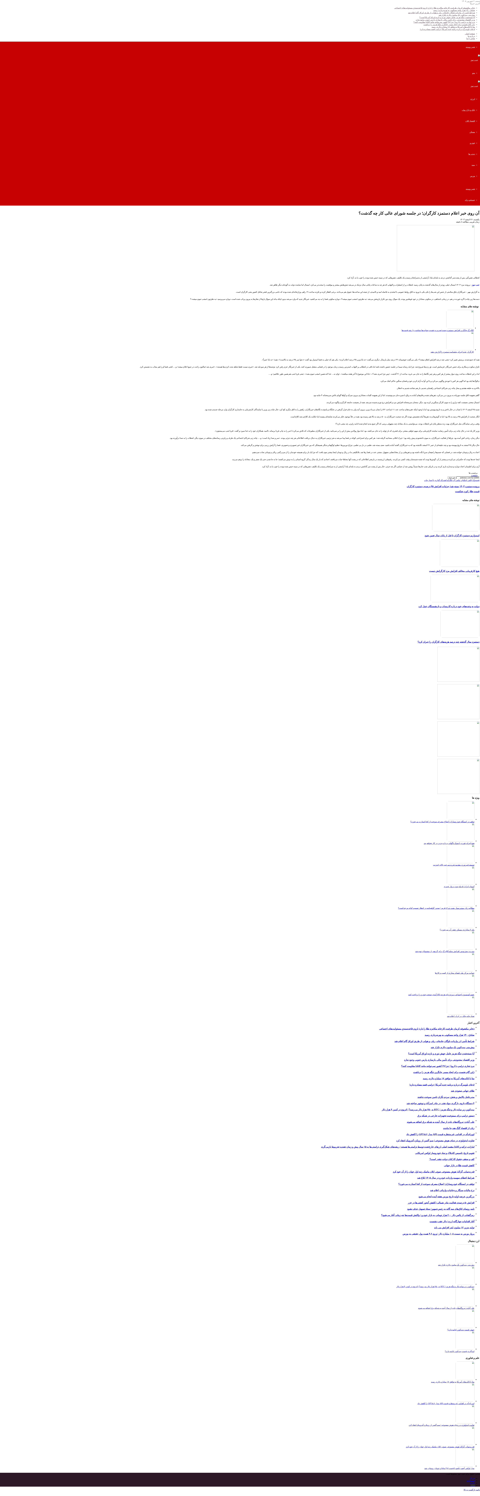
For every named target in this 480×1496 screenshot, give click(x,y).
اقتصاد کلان (470, 121)
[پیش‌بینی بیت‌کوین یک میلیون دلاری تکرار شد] (465, 1262)
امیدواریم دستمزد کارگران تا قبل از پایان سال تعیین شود (452, 535)
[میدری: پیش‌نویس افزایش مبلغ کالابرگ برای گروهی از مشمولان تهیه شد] (460, 949)
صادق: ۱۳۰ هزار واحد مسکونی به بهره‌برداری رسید (454, 10)
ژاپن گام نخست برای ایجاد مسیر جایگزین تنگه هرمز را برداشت (449, 24)
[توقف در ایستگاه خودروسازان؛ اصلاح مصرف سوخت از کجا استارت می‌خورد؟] (460, 819)
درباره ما (471, 36)
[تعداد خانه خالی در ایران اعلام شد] (460, 1014)
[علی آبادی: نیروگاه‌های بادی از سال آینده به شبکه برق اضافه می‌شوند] (465, 1306)
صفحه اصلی (470, 34)
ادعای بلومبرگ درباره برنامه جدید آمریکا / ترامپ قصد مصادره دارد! (447, 29)
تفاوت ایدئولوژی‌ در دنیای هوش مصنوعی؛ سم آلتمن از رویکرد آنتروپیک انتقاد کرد (441, 1425)
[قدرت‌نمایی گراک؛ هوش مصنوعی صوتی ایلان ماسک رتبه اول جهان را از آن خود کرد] (465, 1444)
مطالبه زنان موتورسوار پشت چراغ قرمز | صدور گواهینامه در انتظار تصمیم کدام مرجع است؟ (436, 908)
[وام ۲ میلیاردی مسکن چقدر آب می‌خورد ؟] (460, 927)
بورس (472, 176)
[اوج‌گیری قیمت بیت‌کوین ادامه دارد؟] (465, 1349)
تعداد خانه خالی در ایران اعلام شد (460, 1016)
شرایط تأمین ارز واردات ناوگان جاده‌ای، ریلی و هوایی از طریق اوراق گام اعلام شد (441, 13)
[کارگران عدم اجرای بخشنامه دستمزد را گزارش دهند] (460, 350)
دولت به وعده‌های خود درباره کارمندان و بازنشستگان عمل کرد (448, 606)
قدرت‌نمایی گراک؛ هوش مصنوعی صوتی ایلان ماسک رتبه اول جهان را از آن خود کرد (440, 1447)
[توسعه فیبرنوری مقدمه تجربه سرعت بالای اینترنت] (460, 862)
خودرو (472, 143)
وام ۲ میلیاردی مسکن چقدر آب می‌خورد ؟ (457, 930)
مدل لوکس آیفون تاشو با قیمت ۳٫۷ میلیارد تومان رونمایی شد (449, 1468)
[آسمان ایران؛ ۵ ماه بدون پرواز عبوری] (460, 884)
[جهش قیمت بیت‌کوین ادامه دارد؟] (465, 1327)
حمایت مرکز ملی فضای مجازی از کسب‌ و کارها (454, 973)
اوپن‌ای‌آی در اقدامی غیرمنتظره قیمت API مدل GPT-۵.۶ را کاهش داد (446, 1403)
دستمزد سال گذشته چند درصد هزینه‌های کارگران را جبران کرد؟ (448, 642)
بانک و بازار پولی (468, 110)
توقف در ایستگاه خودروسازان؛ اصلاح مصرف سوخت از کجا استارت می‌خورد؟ (442, 822)
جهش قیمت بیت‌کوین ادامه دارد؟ (460, 1330)
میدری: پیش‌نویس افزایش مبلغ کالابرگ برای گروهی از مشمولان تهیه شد (444, 951)
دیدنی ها (471, 154)
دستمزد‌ (474, 475)
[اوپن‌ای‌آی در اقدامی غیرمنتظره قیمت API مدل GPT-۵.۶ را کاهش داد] (465, 1401)
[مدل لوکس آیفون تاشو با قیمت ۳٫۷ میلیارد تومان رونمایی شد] (465, 1466)
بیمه (473, 165)
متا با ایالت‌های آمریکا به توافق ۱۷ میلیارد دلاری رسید (453, 27)
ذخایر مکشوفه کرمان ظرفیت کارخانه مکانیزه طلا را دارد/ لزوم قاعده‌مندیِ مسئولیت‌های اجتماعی (434, 8)
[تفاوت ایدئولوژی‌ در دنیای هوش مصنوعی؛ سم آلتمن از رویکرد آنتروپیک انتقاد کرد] (465, 1423)
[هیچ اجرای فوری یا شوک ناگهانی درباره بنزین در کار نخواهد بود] (460, 841)
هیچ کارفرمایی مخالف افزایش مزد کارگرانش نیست (454, 571)
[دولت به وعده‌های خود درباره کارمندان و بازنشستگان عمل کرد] (455, 601)
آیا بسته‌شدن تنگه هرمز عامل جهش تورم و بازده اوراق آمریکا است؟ (447, 17)
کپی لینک (452, 478)
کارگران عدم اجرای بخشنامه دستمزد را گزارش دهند (452, 352)
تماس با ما (470, 38)
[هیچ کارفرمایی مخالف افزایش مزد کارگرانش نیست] (459, 566)
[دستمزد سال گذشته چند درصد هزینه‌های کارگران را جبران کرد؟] (459, 637)
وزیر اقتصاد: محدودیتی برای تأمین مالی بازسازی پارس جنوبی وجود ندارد (445, 20)
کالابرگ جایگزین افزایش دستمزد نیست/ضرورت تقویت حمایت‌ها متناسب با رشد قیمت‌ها (438, 330)
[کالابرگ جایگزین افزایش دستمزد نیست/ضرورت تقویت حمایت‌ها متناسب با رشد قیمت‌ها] (460, 328)
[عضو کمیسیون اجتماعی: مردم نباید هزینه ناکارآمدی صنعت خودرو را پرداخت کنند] (460, 992)
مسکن (472, 132)
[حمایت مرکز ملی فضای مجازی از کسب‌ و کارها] (460, 971)
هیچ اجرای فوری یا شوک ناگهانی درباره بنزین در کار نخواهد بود (449, 843)
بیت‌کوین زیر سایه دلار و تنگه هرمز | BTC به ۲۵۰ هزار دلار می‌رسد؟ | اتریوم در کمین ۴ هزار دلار (435, 1286)
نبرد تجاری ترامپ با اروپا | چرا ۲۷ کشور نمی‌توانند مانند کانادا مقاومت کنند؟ (444, 22)
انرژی (472, 99)
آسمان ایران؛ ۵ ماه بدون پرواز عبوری (459, 886)
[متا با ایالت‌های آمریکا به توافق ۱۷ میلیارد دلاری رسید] (465, 1379)
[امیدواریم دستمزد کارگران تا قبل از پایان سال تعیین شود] (455, 531)
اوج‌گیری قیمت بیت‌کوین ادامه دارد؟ (459, 1351)
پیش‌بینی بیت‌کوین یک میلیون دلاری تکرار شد (457, 15)
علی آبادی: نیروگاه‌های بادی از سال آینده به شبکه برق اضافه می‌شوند (446, 1308)
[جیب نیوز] (475, 60)
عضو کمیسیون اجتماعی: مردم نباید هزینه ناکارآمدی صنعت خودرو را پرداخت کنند (441, 995)
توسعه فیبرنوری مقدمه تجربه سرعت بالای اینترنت (453, 865)
